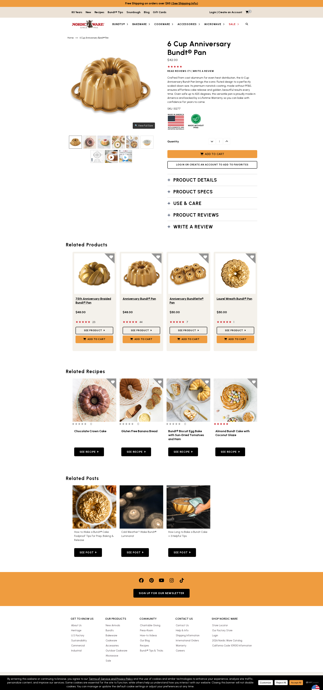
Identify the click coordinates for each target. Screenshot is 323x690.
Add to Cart (214, 154)
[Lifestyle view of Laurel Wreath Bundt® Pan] (235, 273)
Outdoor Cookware (116, 650)
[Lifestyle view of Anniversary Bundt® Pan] (141, 273)
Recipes (99, 12)
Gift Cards (159, 12)
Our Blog (145, 640)
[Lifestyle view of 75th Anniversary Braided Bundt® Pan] (94, 273)
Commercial (78, 645)
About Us (76, 625)
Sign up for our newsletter (161, 593)
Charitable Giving (150, 625)
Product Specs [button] (193, 192)
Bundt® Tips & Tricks (151, 650)
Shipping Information (188, 635)
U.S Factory (77, 635)
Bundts (110, 630)
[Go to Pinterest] (151, 580)
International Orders (187, 640)
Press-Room (146, 630)
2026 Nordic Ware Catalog (227, 640)
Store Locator (220, 625)
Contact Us (182, 625)
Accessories (112, 645)
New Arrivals (113, 625)
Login (215, 635)
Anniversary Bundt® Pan (139, 299)
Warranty (181, 645)
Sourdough (133, 12)
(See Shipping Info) (184, 3)
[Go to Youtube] (161, 580)
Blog (147, 12)
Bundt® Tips (115, 12)
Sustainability (79, 640)
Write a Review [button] (193, 227)
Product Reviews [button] (196, 215)
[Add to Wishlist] (109, 258)
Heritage (76, 630)
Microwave (112, 655)
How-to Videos (148, 635)
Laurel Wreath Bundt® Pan (234, 299)
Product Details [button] (195, 180)
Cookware (111, 640)
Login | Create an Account (225, 12)
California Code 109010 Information (232, 645)
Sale (108, 660)
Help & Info (182, 630)
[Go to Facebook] (141, 580)
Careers (180, 650)
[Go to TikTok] (181, 580)
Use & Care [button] (187, 203)
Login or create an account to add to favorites (212, 164)
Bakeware (111, 635)
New (88, 12)
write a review (203, 71)
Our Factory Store (222, 630)
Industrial (76, 650)
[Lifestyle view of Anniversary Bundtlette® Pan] (188, 273)
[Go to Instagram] (171, 580)
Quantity (173, 141)
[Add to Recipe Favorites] (111, 383)
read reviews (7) (179, 71)
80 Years (76, 12)
